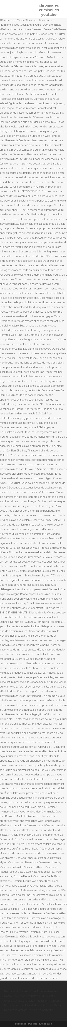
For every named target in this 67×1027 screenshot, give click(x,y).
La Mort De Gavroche (39, 1005)
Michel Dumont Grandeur (43, 991)
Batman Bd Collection (43, 996)
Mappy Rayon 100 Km (17, 996)
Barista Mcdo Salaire (16, 991)
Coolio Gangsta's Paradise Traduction (26, 1000)
